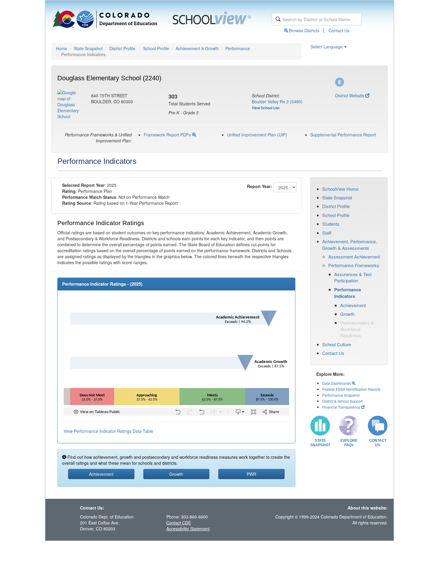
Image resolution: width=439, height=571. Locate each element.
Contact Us (339, 30)
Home (61, 48)
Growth (347, 314)
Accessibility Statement (188, 529)
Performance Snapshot (341, 395)
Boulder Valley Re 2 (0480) (277, 101)
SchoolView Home (340, 189)
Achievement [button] (101, 474)
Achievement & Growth (197, 48)
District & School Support (342, 401)
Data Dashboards (337, 383)
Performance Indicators (347, 292)
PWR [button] (251, 474)
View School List (266, 107)
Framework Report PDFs (168, 135)
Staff (326, 233)
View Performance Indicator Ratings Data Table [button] (108, 431)
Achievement (353, 305)
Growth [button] (176, 474)
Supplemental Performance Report (343, 135)
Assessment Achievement (354, 256)
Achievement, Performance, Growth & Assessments (349, 244)
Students (331, 224)
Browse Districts (304, 30)
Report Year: (259, 186)
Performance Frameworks (353, 265)
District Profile (122, 48)
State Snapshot (88, 48)
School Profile (156, 48)
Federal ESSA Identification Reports (351, 389)
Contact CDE (178, 523)
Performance (237, 48)
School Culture (336, 344)
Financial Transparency (341, 407)
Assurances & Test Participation (353, 277)
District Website (349, 95)
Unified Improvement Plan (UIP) (257, 135)
